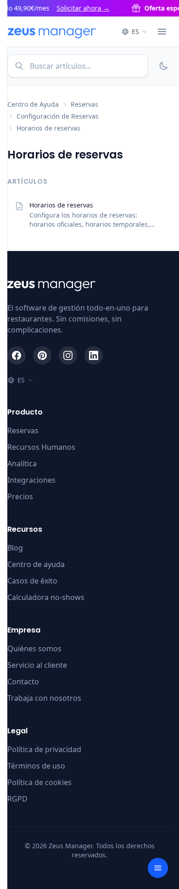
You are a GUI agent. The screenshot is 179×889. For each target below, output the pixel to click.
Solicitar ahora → (80, 8)
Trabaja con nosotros (44, 698)
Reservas (84, 104)
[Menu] (162, 31)
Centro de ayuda (36, 564)
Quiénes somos (34, 649)
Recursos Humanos (41, 447)
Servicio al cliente (37, 665)
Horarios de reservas (48, 128)
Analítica (22, 463)
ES (135, 31)
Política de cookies (39, 782)
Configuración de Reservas (58, 116)
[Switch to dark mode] (163, 66)
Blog (15, 548)
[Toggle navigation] (158, 868)
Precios (20, 496)
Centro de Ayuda (33, 104)
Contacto (23, 681)
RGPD (17, 799)
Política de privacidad (44, 749)
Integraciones (31, 480)
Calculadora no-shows (45, 597)
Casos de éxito (32, 581)
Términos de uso (36, 766)
